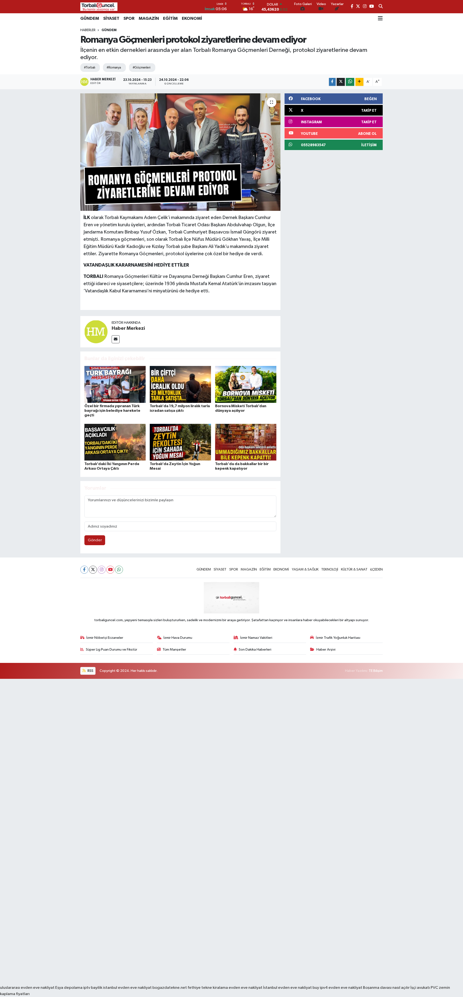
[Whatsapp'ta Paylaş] (350, 82)
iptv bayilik (92, 988)
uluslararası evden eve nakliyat (27, 988)
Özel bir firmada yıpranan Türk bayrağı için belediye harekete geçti (112, 410)
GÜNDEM (89, 18)
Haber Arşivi (325, 649)
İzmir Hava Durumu (177, 637)
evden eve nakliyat (245, 988)
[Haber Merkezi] (96, 332)
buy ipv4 (320, 988)
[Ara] (381, 7)
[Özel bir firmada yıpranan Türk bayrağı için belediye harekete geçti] (115, 384)
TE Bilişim (376, 671)
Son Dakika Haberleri (255, 649)
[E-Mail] (116, 339)
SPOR (129, 18)
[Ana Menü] (380, 18)
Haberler (87, 30)
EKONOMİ (192, 18)
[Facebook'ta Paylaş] (332, 82)
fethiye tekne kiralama (208, 988)
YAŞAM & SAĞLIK (305, 569)
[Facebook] (84, 570)
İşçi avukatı (420, 988)
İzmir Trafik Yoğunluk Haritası (338, 637)
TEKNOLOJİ (329, 569)
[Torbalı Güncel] (98, 6)
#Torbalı (89, 67)
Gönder (95, 540)
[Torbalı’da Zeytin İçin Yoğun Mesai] (180, 442)
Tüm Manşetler (174, 649)
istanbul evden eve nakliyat (127, 988)
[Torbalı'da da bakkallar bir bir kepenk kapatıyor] (245, 442)
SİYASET (111, 18)
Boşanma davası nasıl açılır (386, 988)
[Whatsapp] (119, 570)
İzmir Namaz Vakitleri (256, 637)
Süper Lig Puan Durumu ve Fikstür (111, 649)
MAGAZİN (149, 18)
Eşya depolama (68, 988)
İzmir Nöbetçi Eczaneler (104, 637)
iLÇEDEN (376, 569)
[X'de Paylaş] (341, 82)
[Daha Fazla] (359, 82)
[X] (93, 570)
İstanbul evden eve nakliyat (287, 988)
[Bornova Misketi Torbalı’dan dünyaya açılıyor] (245, 384)
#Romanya (114, 67)
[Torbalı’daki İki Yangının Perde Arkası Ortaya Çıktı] (115, 442)
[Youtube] (110, 570)
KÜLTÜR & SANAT (354, 569)
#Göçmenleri (141, 67)
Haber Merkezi (128, 328)
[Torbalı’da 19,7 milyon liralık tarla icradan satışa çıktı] (180, 384)
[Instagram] (102, 570)
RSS (90, 671)
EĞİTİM (170, 18)
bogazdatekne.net (170, 988)
